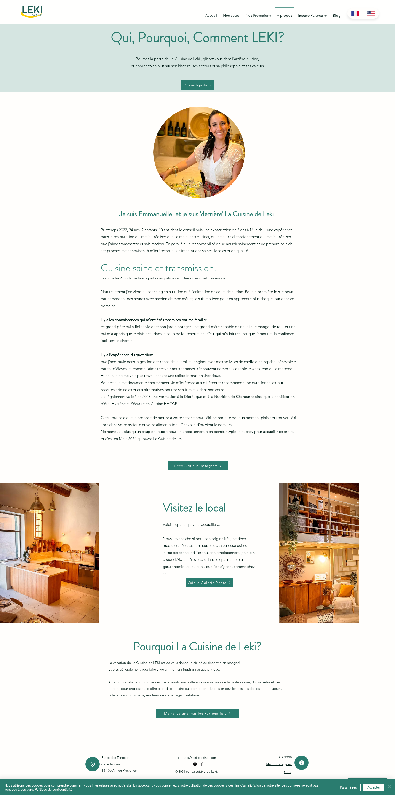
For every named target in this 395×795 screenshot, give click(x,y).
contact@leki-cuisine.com (197, 757)
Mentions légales (279, 764)
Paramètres (348, 787)
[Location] (92, 764)
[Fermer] (389, 787)
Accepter (373, 787)
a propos (285, 756)
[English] (371, 13)
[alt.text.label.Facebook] (202, 764)
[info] (301, 763)
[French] (355, 13)
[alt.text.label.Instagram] (195, 764)
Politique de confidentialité (53, 789)
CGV (287, 772)
